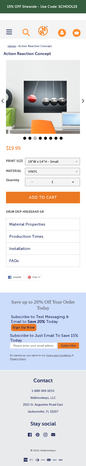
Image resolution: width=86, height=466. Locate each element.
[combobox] (25, 32)
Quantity (12, 180)
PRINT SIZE (14, 161)
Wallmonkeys (48, 450)
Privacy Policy (18, 359)
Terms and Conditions (58, 355)
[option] (43, 97)
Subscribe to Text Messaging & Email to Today (40, 319)
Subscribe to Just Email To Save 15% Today (44, 338)
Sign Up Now (24, 327)
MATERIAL (13, 171)
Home (12, 46)
